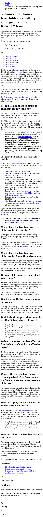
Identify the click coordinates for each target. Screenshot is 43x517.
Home (7, 3)
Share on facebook (11, 56)
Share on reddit (10, 64)
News (7, 5)
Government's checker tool (29, 246)
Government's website (25, 410)
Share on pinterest (11, 60)
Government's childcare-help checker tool (22, 221)
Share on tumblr (10, 66)
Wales (14, 175)
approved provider (34, 201)
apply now (8, 248)
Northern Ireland (25, 175)
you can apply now (25, 137)
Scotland (8, 175)
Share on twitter (10, 58)
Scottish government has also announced (18, 97)
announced (20, 70)
